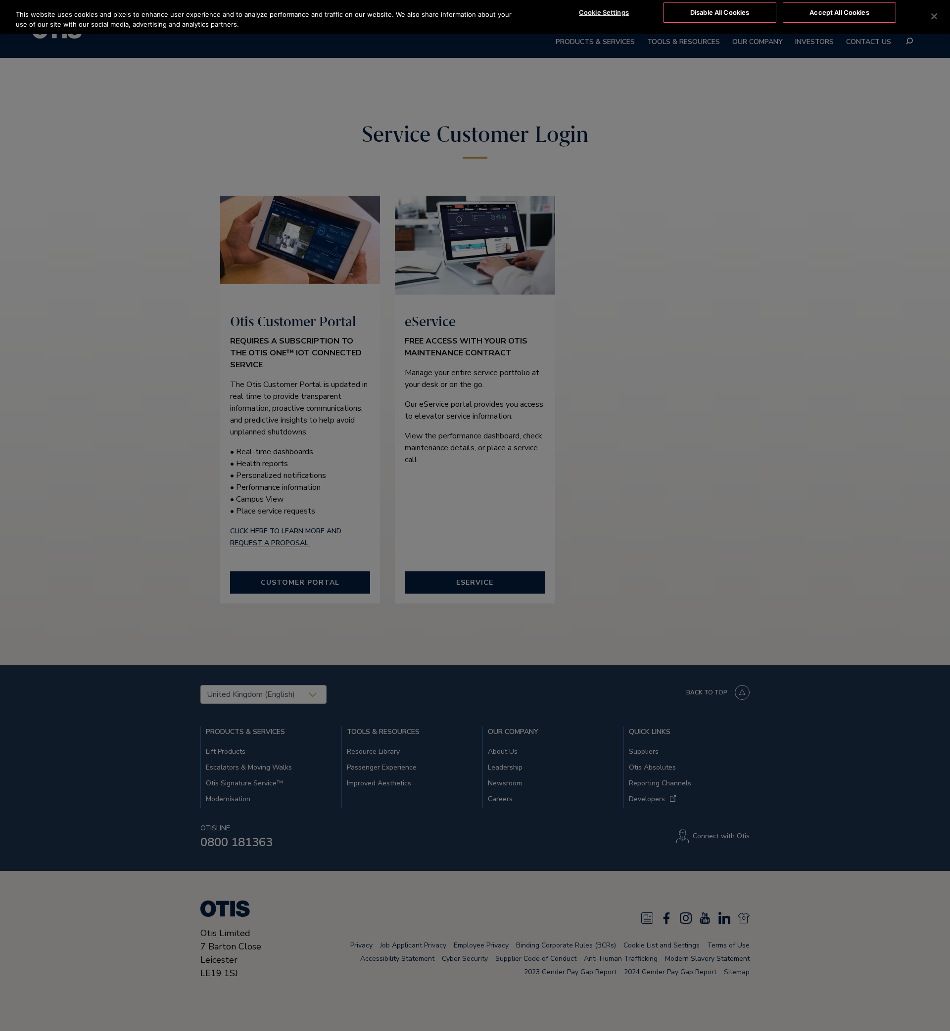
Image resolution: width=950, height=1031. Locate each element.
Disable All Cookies (719, 12)
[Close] (934, 16)
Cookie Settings (604, 12)
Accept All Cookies (839, 12)
